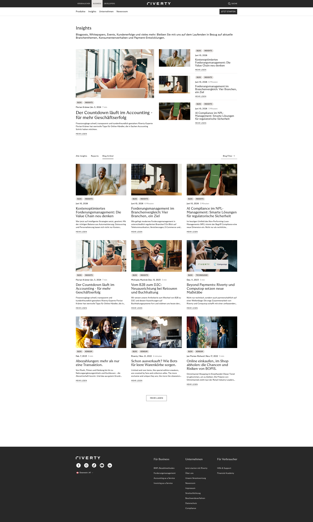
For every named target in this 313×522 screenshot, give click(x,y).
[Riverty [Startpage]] (158, 3)
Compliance (190, 508)
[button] (229, 156)
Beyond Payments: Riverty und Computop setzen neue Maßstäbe (211, 288)
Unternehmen (106, 11)
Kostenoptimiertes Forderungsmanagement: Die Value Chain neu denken (212, 62)
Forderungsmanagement (165, 473)
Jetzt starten (228, 12)
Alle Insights (81, 156)
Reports (95, 156)
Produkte (80, 11)
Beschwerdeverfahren (195, 498)
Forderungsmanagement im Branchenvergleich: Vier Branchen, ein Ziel (216, 89)
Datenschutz (191, 503)
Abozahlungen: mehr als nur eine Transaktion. (97, 363)
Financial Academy (225, 473)
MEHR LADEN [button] (156, 398)
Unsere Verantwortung (195, 478)
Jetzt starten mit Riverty (196, 468)
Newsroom (122, 11)
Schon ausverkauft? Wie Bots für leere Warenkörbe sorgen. (154, 363)
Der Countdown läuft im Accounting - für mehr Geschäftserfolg (114, 115)
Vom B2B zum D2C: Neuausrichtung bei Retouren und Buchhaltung (154, 288)
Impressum (190, 488)
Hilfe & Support (224, 468)
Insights (92, 11)
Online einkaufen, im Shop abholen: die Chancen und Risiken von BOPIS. (207, 364)
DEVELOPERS (109, 4)
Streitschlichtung (193, 493)
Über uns (189, 473)
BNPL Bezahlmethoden (164, 468)
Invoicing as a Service (163, 483)
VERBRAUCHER (83, 4)
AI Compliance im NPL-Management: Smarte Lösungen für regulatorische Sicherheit (214, 116)
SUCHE (234, 4)
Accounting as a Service (164, 478)
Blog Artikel (107, 156)
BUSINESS (97, 4)
